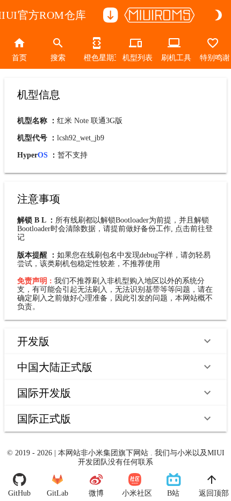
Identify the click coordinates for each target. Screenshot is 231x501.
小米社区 (135, 493)
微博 (96, 493)
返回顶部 (212, 493)
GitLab (57, 493)
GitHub (19, 493)
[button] (115, 341)
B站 (173, 493)
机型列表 (135, 58)
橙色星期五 (97, 58)
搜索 (58, 58)
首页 (19, 58)
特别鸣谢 (213, 58)
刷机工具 (174, 58)
